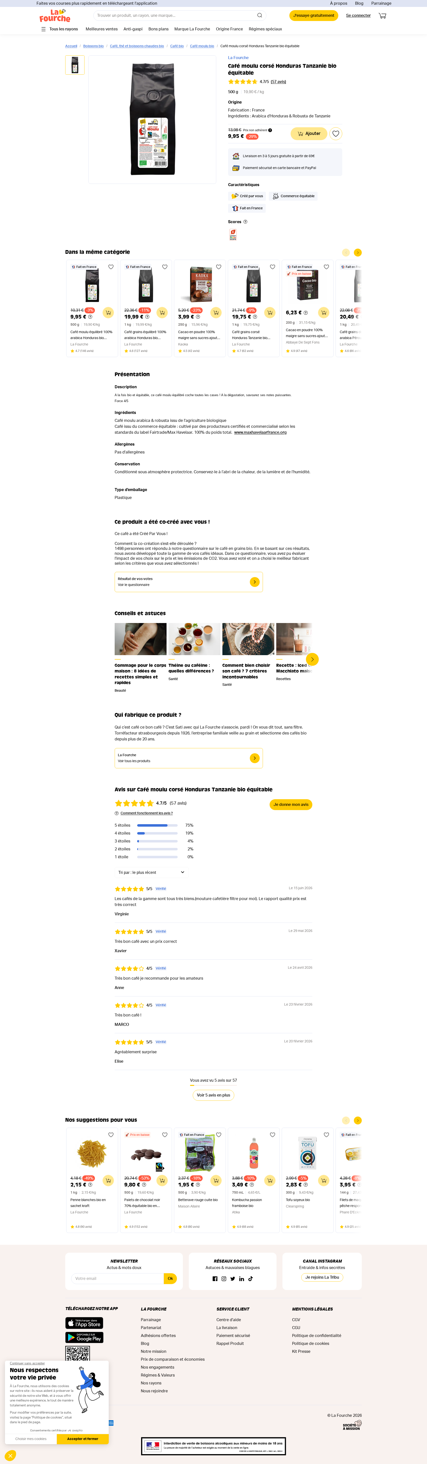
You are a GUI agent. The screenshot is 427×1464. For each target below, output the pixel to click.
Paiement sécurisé (233, 1336)
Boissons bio (93, 46)
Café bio (177, 46)
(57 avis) (278, 82)
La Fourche (238, 58)
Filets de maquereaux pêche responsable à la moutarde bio (358, 1203)
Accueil (71, 46)
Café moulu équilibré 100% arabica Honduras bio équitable (91, 335)
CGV (296, 1320)
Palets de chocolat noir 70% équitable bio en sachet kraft (142, 1203)
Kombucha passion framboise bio (247, 1203)
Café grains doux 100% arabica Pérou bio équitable (361, 335)
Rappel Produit (230, 1344)
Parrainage (381, 3)
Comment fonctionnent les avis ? (147, 813)
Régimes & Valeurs (158, 1375)
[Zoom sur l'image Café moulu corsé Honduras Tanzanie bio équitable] (152, 120)
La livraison (226, 1328)
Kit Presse (301, 1352)
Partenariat (151, 1328)
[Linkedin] (241, 1279)
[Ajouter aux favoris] (111, 267)
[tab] (74, 65)
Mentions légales (312, 1309)
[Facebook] (215, 1279)
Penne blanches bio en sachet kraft (88, 1203)
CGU (296, 1328)
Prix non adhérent (255, 130)
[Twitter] (232, 1279)
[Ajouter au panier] (108, 312)
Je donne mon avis (291, 805)
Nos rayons (151, 1383)
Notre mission (153, 1352)
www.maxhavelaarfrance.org (260, 432)
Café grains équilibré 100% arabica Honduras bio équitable (145, 335)
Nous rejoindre (154, 1391)
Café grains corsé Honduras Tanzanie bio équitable (249, 335)
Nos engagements (157, 1367)
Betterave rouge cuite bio (198, 1200)
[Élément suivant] (358, 253)
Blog (359, 3)
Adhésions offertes (158, 1336)
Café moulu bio (202, 46)
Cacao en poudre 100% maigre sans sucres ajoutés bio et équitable (199, 335)
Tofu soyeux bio (298, 1200)
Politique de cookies (310, 1344)
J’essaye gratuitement (313, 16)
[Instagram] (223, 1279)
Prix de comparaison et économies (173, 1359)
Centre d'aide (228, 1320)
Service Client (232, 1309)
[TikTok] (250, 1279)
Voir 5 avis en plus (213, 1095)
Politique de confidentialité (316, 1336)
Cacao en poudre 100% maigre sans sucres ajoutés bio (307, 333)
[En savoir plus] (245, 222)
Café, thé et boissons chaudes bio (137, 46)
